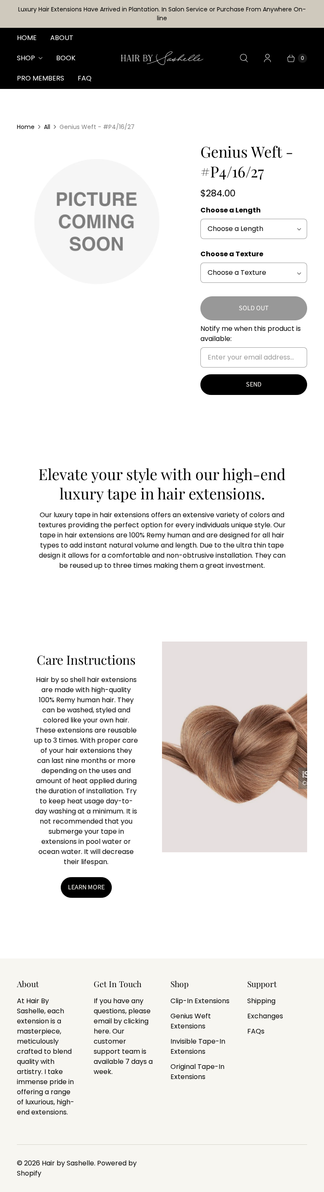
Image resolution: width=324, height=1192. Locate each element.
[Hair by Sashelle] (162, 57)
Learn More (86, 887)
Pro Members (40, 78)
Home (27, 38)
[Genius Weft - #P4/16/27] (97, 221)
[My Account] (267, 58)
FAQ (85, 78)
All (47, 127)
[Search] (244, 58)
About (61, 38)
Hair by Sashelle (68, 1163)
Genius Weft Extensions (190, 1021)
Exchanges (265, 1016)
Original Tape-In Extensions (197, 1072)
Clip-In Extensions (200, 1001)
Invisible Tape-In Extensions (197, 1046)
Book (66, 58)
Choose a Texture (231, 254)
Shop (26, 58)
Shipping (261, 1001)
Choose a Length (230, 210)
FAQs (256, 1031)
